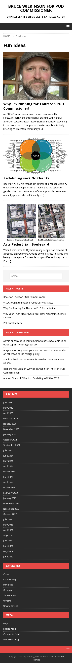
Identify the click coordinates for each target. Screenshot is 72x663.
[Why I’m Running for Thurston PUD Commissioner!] (36, 76)
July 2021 (7, 540)
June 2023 (8, 476)
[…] (41, 128)
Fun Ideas (8, 584)
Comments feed (11, 634)
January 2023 (9, 498)
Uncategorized (10, 605)
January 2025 (9, 434)
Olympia (7, 590)
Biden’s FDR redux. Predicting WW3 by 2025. (35, 378)
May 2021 (8, 551)
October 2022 (10, 513)
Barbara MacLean (13, 368)
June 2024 (8, 455)
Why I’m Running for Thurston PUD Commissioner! (33, 106)
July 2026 (7, 402)
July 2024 (7, 450)
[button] (67, 26)
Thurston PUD (10, 595)
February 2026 (10, 418)
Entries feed (9, 628)
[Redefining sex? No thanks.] (36, 156)
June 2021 (8, 545)
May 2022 (8, 524)
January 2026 (9, 423)
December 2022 (11, 503)
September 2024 (11, 445)
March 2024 (9, 471)
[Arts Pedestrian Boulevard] (36, 222)
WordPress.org (11, 639)
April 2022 (8, 530)
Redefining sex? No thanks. (26, 178)
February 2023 (10, 492)
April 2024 (8, 466)
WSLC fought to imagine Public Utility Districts (28, 302)
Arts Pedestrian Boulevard (26, 244)
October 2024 (10, 439)
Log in (6, 623)
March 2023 (9, 487)
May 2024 (8, 460)
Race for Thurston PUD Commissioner (24, 297)
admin (6, 340)
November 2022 (11, 508)
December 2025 (11, 429)
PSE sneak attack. (12, 323)
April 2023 (8, 482)
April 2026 (8, 413)
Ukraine (7, 600)
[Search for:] (36, 276)
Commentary (9, 579)
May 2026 (8, 407)
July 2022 (7, 519)
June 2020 (8, 556)
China (6, 574)
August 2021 (9, 535)
